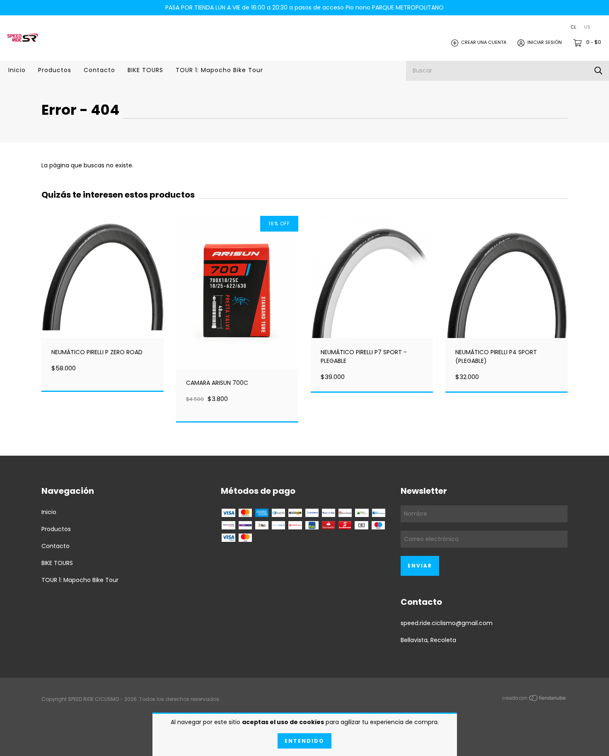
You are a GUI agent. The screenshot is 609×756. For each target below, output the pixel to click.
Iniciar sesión (544, 42)
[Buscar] (598, 70)
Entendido (304, 740)
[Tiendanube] (534, 700)
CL (573, 27)
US (587, 27)
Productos (54, 70)
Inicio (17, 70)
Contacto (99, 70)
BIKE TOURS (145, 70)
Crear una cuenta (483, 42)
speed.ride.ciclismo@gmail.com (447, 623)
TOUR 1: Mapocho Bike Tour (219, 70)
